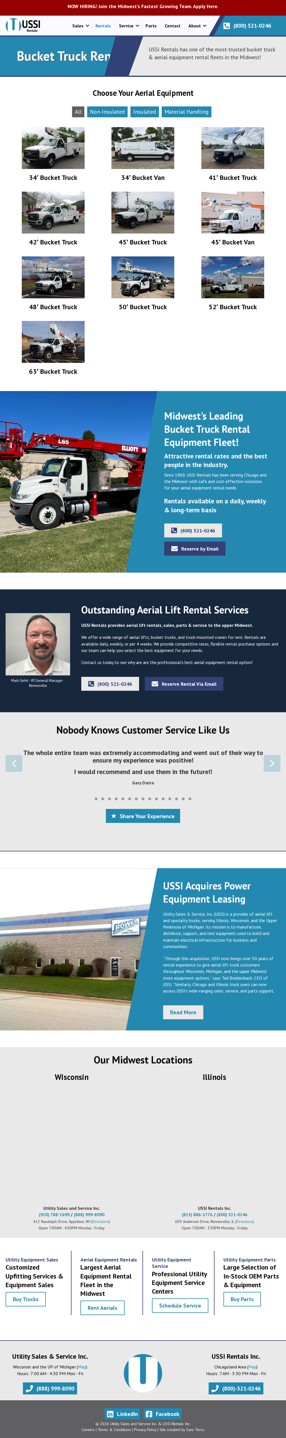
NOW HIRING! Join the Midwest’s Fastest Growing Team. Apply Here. (143, 6)
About (195, 25)
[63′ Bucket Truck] (53, 350)
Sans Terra (195, 1429)
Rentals (103, 25)
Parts (151, 25)
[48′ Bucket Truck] (53, 285)
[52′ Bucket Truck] (233, 285)
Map (82, 1367)
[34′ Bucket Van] (143, 156)
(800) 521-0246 (232, 1214)
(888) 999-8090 (89, 1214)
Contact (172, 25)
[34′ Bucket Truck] (53, 156)
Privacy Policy (145, 1429)
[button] (87, 26)
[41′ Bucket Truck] (233, 156)
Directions (100, 1221)
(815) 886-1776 (197, 1214)
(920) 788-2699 (54, 1214)
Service (126, 25)
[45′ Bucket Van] (233, 221)
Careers (88, 1429)
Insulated (144, 111)
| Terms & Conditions (113, 1429)
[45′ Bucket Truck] (143, 221)
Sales (78, 25)
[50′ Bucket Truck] (143, 285)
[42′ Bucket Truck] (53, 221)
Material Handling (187, 111)
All (78, 111)
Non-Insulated (107, 111)
